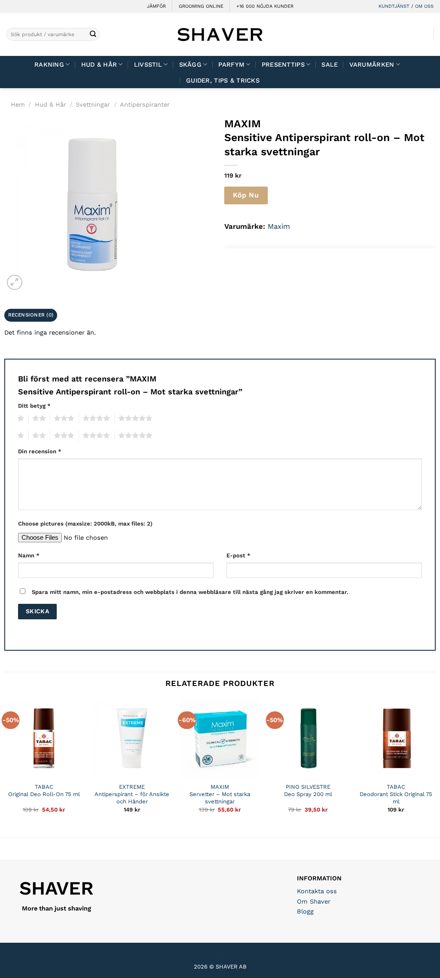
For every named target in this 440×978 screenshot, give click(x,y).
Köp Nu (246, 195)
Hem (18, 104)
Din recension (39, 451)
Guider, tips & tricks (223, 80)
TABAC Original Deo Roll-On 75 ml (44, 790)
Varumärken (371, 64)
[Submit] (92, 34)
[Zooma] (14, 282)
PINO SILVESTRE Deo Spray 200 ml (308, 790)
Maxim (279, 226)
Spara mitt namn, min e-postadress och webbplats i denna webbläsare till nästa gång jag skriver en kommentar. (190, 592)
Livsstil (148, 64)
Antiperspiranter (145, 104)
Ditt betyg (34, 406)
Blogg (305, 911)
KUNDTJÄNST (394, 6)
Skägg (190, 64)
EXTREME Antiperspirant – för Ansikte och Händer (132, 794)
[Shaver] (220, 34)
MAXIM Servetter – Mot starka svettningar (219, 794)
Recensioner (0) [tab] (31, 315)
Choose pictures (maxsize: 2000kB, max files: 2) (85, 523)
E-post (238, 555)
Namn (29, 555)
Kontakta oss (317, 891)
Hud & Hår (99, 64)
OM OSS (424, 6)
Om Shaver (313, 901)
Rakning (49, 64)
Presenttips (283, 64)
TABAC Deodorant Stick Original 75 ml (396, 794)
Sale (329, 64)
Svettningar (93, 104)
